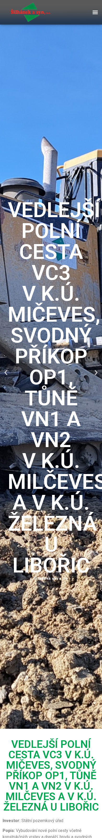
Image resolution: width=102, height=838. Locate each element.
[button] (95, 12)
